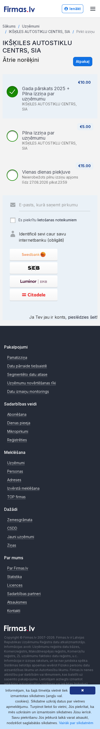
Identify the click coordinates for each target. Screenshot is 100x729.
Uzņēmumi (30, 26)
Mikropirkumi (17, 431)
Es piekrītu (47, 220)
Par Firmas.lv (17, 568)
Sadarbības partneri (24, 593)
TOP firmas (16, 497)
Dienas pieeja (18, 423)
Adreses (14, 480)
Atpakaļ (82, 61)
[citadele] (33, 295)
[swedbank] (33, 254)
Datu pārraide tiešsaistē (27, 366)
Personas (15, 471)
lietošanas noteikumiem (57, 220)
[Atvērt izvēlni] (93, 9)
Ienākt (75, 8)
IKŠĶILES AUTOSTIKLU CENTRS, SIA (39, 31)
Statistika (14, 576)
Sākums (9, 26)
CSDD (12, 528)
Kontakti (13, 610)
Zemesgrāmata (19, 520)
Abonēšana (16, 414)
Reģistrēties (17, 440)
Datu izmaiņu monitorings (28, 391)
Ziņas (11, 545)
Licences (15, 585)
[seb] (33, 268)
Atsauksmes (17, 602)
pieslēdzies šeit (82, 317)
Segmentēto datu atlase (27, 374)
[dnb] (33, 281)
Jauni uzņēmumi (20, 537)
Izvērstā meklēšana (23, 488)
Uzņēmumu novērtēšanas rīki (31, 383)
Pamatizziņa (17, 357)
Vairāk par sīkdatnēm (76, 723)
